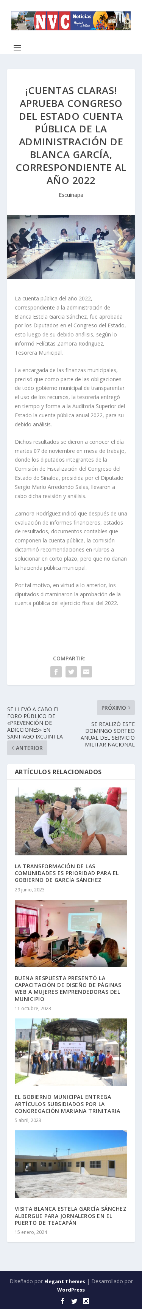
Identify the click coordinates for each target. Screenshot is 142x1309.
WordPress (71, 1289)
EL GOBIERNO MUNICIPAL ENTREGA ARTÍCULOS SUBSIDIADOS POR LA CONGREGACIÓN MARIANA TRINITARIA (67, 1103)
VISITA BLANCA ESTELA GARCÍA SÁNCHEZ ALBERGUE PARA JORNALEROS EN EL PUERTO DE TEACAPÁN (71, 1215)
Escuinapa (71, 194)
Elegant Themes (64, 1281)
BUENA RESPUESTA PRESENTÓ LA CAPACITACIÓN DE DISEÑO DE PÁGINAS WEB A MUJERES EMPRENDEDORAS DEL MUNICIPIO (68, 988)
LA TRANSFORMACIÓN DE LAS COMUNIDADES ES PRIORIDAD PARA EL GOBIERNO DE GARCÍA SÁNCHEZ (67, 873)
